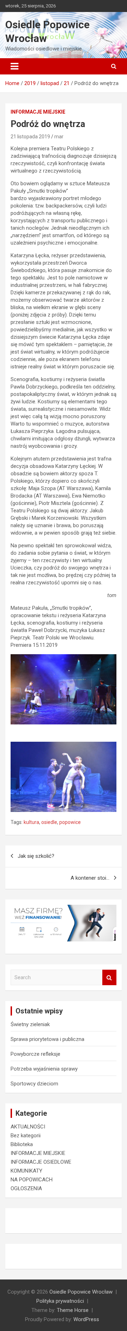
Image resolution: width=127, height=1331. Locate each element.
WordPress (86, 1319)
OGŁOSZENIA (26, 1188)
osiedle (49, 822)
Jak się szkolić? (36, 856)
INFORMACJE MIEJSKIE (38, 112)
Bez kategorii (26, 1135)
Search (109, 978)
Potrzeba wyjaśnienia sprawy (44, 1069)
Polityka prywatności (60, 1301)
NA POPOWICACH (32, 1179)
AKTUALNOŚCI (28, 1127)
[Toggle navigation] (14, 66)
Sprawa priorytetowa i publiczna (47, 1039)
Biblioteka (22, 1144)
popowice (70, 822)
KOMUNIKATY (26, 1171)
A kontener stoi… (90, 878)
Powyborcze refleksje (35, 1054)
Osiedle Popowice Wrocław (81, 1292)
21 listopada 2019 (30, 136)
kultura (31, 822)
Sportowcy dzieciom (34, 1083)
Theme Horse (73, 1310)
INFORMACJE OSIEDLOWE (41, 1162)
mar (59, 136)
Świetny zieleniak (30, 1024)
